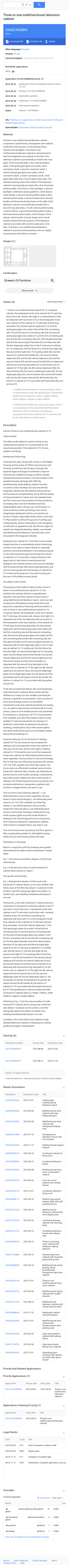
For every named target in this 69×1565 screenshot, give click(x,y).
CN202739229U (12, 1220)
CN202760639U (12, 1169)
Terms (54, 1560)
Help (22, 1563)
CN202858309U (12, 1265)
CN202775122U (12, 1210)
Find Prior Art (36, 41)
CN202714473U (12, 1344)
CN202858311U (12, 1199)
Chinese (25, 49)
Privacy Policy (10, 1563)
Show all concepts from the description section (27, 1537)
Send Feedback (21, 1560)
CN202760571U (12, 1291)
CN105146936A (12, 1061)
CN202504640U (12, 1320)
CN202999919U (12, 1153)
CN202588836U (12, 1312)
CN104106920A (12, 1049)
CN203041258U (12, 1134)
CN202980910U (12, 1241)
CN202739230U (12, 1333)
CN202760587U (12, 1121)
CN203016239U (12, 1180)
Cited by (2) (15, 120)
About (6, 1560)
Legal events (27, 120)
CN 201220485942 (13, 1389)
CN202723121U (12, 1231)
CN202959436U (12, 1111)
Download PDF (16, 41)
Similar (51, 41)
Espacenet (24, 127)
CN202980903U (12, 1161)
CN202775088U (12, 1254)
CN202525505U (12, 1145)
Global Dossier (36, 127)
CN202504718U (12, 1280)
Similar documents (43, 120)
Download (45, 1498)
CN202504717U (12, 1191)
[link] (7, 1510)
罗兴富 (17, 54)
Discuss (48, 127)
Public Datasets (40, 1560)
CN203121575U (12, 1302)
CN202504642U (12, 1352)
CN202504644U (12, 1100)
